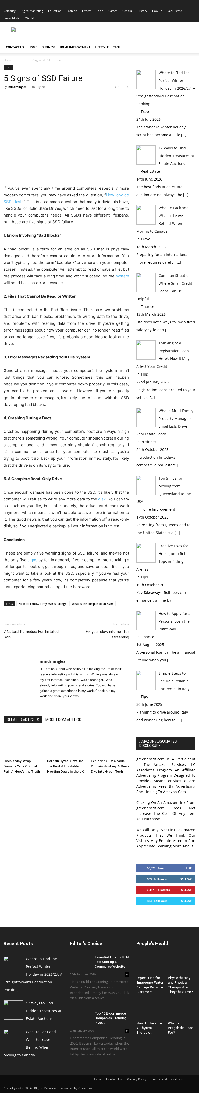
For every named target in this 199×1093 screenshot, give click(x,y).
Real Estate (174, 11)
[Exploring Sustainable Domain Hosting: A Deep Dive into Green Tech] (110, 743)
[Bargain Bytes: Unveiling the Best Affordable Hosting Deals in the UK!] (66, 743)
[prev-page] (7, 782)
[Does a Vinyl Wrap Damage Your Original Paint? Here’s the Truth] (23, 743)
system (122, 276)
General (127, 11)
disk (102, 499)
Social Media (12, 18)
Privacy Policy (136, 1079)
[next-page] (15, 782)
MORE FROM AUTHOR (63, 720)
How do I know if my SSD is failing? (42, 604)
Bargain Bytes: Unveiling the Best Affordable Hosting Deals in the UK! (66, 766)
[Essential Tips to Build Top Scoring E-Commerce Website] (80, 962)
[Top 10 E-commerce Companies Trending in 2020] (80, 1018)
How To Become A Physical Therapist (149, 1027)
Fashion (72, 11)
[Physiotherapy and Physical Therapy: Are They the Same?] (182, 964)
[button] (189, 47)
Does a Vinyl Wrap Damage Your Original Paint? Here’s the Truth (22, 766)
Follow (186, 879)
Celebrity (10, 11)
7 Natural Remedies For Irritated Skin (31, 634)
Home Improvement (75, 47)
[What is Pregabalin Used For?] (182, 1009)
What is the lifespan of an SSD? (92, 604)
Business (48, 47)
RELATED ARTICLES (23, 720)
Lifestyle (102, 47)
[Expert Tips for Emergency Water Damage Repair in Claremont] (150, 964)
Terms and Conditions (167, 1079)
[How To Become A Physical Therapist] (150, 1009)
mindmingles (17, 87)
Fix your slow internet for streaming (107, 634)
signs (32, 559)
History (142, 11)
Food (99, 11)
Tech (116, 47)
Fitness (86, 11)
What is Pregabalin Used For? (180, 1027)
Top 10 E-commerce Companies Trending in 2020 (111, 1018)
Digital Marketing (31, 11)
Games (112, 11)
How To (157, 11)
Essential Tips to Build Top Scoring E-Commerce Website (112, 961)
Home (33, 47)
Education (55, 11)
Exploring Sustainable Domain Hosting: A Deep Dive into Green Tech (110, 766)
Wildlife (30, 18)
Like (189, 868)
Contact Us (15, 47)
